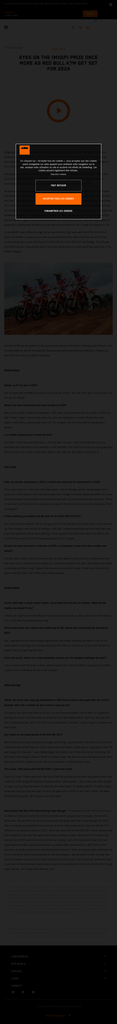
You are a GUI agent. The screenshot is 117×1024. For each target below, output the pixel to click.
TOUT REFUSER (58, 185)
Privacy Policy (55, 174)
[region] (58, 181)
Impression (63, 174)
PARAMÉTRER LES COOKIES (58, 211)
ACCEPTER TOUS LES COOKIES (58, 199)
